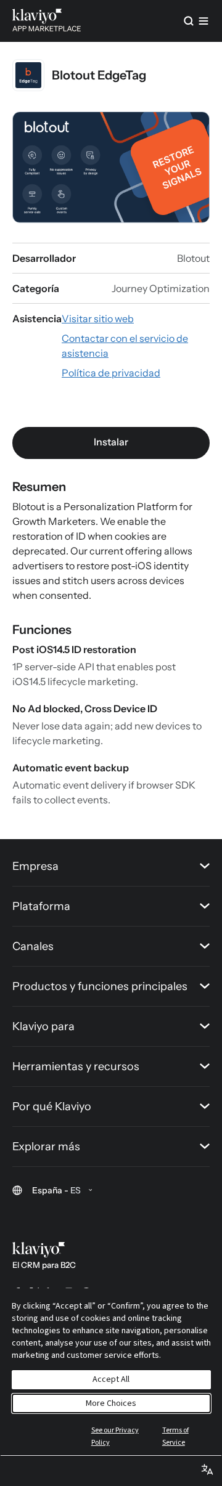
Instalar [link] (111, 442)
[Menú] (203, 21)
